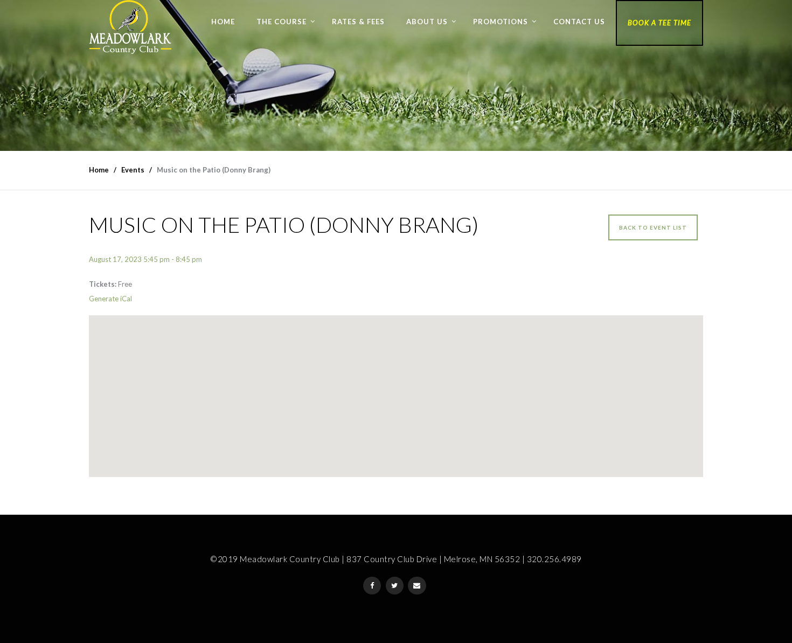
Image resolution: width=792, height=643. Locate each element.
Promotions (500, 21)
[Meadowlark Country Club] (130, 27)
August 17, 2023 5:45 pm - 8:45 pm (145, 259)
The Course (281, 21)
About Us (427, 21)
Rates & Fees (358, 21)
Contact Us (579, 21)
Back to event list (653, 227)
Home (223, 21)
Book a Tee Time (659, 22)
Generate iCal (110, 298)
